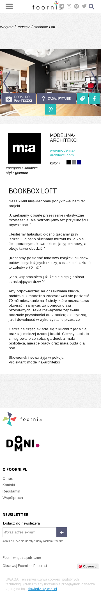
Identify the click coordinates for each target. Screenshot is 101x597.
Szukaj (91, 6)
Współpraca (13, 498)
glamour (21, 173)
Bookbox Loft (44, 27)
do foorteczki (18, 98)
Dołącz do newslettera (21, 523)
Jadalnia (23, 27)
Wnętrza (7, 27)
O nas (8, 478)
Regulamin (11, 491)
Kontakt (9, 485)
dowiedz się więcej (42, 589)
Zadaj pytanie (56, 98)
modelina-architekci (64, 138)
